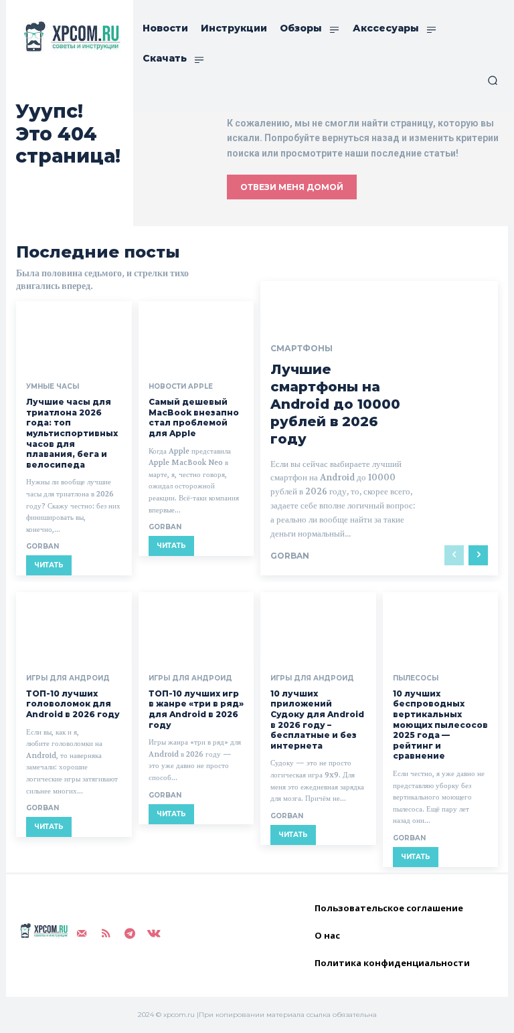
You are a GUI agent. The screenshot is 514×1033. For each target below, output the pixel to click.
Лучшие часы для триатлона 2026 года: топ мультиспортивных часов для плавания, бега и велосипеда (72, 433)
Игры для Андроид (68, 678)
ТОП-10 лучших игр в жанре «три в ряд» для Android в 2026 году (196, 709)
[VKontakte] (154, 934)
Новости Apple (181, 386)
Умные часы (52, 386)
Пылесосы (415, 678)
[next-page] (478, 555)
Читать (49, 565)
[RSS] (105, 934)
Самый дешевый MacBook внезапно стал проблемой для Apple (194, 417)
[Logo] (69, 36)
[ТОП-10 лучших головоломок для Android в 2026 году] (74, 627)
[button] (492, 80)
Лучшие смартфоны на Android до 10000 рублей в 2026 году (335, 404)
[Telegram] (129, 934)
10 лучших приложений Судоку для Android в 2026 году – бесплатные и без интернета (317, 719)
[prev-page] (454, 555)
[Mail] (81, 934)
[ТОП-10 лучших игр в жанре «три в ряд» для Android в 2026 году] (196, 627)
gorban (42, 546)
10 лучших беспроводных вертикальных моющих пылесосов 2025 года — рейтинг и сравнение (440, 724)
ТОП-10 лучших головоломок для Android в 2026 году (73, 703)
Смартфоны (301, 349)
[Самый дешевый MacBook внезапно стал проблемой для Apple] (196, 336)
